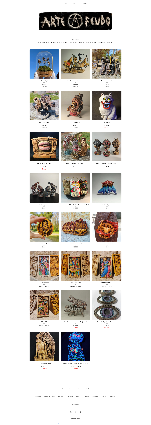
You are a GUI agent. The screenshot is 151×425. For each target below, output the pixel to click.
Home (64, 389)
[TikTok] (75, 412)
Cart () (84, 3)
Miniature (94, 42)
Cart (87, 389)
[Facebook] (80, 412)
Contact (76, 3)
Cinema (87, 42)
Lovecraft (102, 42)
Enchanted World (55, 42)
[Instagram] (70, 412)
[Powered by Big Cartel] (75, 419)
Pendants (110, 42)
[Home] (76, 21)
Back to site (75, 404)
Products (67, 3)
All (38, 42)
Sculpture (45, 42)
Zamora (80, 42)
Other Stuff (72, 42)
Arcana (64, 42)
